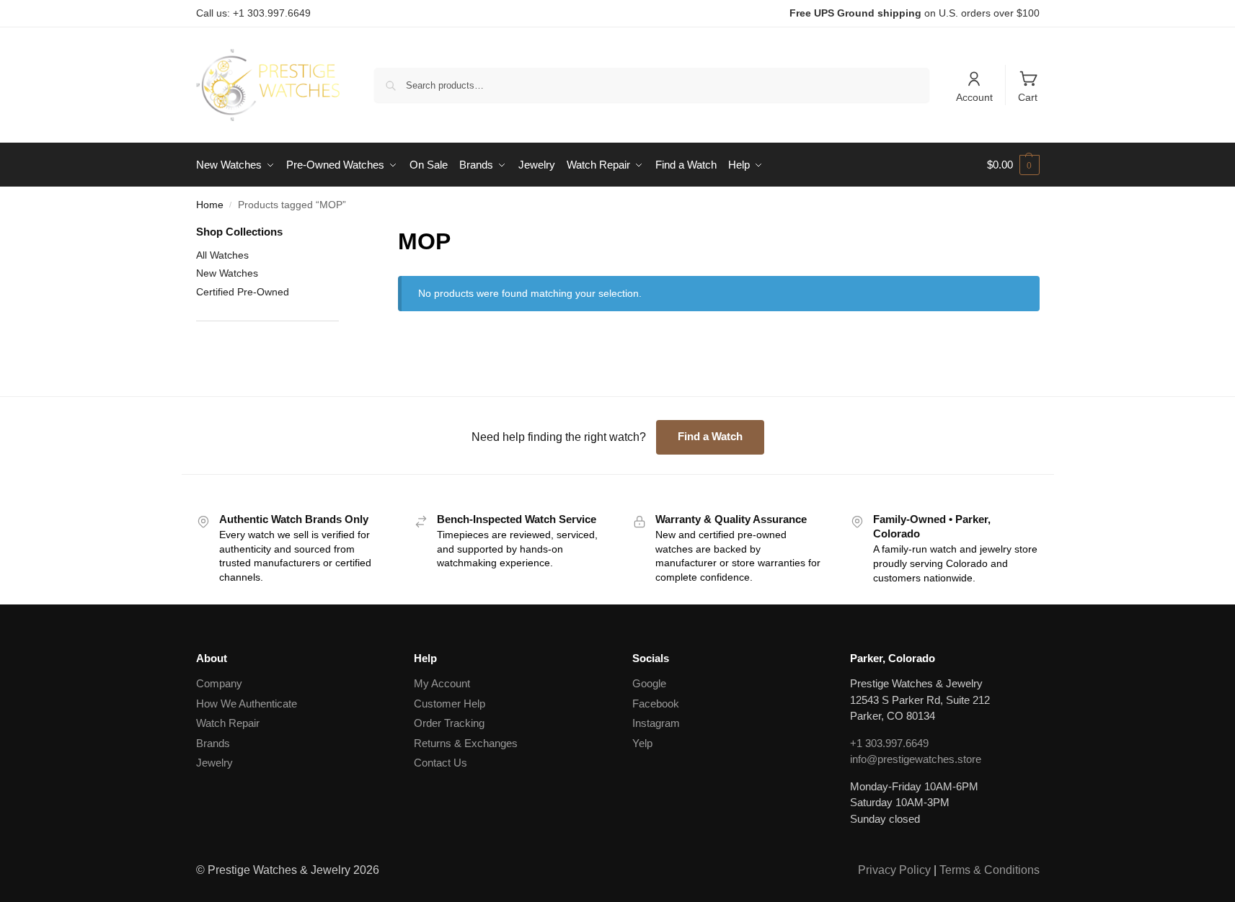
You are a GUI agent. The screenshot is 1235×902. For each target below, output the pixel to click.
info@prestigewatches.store (915, 759)
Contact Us (440, 762)
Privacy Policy (894, 870)
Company (219, 683)
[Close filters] (343, 233)
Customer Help (449, 703)
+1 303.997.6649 (889, 743)
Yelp (642, 743)
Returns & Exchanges (466, 743)
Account (974, 97)
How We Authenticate (246, 703)
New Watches (227, 273)
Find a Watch (710, 436)
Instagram (656, 723)
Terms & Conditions (989, 870)
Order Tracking (449, 723)
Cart (1027, 97)
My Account (442, 683)
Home (209, 205)
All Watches (222, 255)
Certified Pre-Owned (242, 292)
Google (649, 683)
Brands (213, 743)
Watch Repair (228, 723)
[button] (1013, 165)
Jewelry (214, 762)
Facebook (655, 703)
